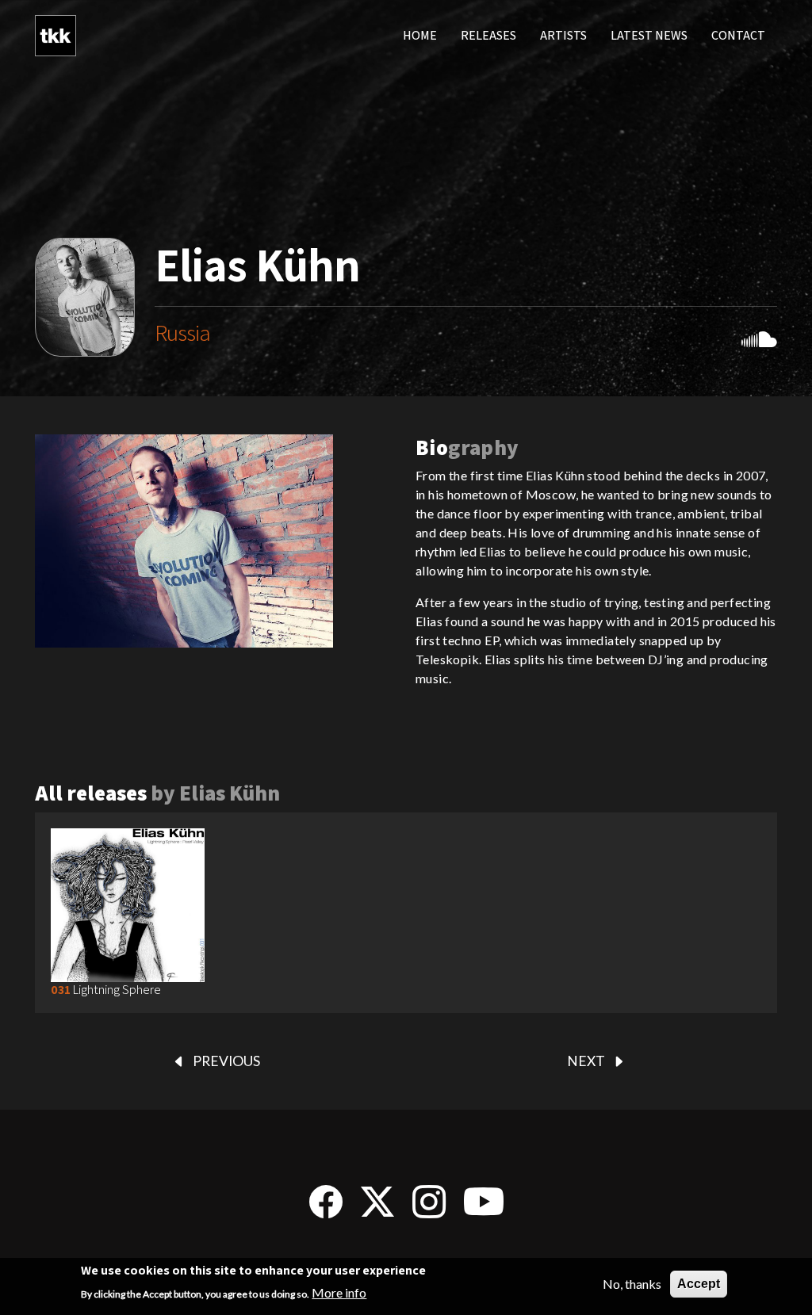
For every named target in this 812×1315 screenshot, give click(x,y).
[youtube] (484, 1209)
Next (586, 1061)
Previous (226, 1061)
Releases (488, 35)
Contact (738, 35)
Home (420, 35)
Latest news (649, 35)
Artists (563, 35)
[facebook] (326, 1209)
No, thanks (632, 1283)
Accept (698, 1283)
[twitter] (377, 1209)
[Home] (55, 35)
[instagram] (429, 1209)
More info (339, 1292)
